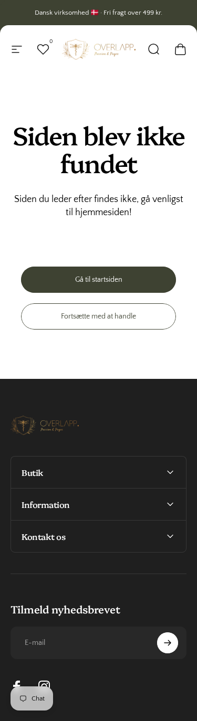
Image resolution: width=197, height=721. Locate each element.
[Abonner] (167, 642)
